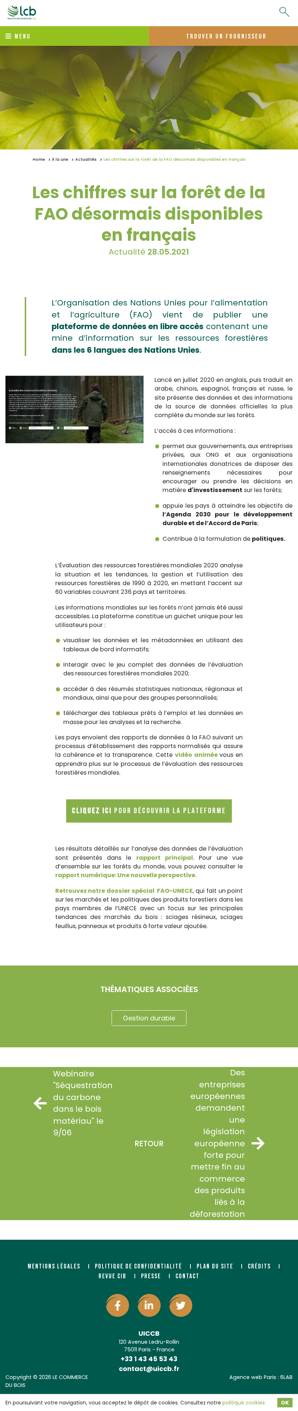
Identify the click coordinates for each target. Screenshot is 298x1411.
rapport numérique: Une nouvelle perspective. (126, 875)
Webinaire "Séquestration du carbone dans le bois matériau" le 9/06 (73, 1103)
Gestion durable (149, 1018)
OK (285, 1402)
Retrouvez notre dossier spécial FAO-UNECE (124, 891)
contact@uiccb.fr (149, 1368)
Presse (151, 1276)
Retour (149, 1143)
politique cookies (243, 1402)
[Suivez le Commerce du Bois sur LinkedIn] (149, 1305)
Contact (188, 1276)
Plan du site (215, 1266)
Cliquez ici (92, 810)
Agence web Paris (252, 1377)
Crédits (259, 1266)
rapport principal (164, 858)
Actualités (86, 159)
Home (39, 159)
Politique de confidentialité (138, 1266)
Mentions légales (54, 1266)
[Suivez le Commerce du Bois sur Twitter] (180, 1305)
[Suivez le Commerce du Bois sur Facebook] (117, 1305)
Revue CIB (112, 1276)
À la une (60, 159)
